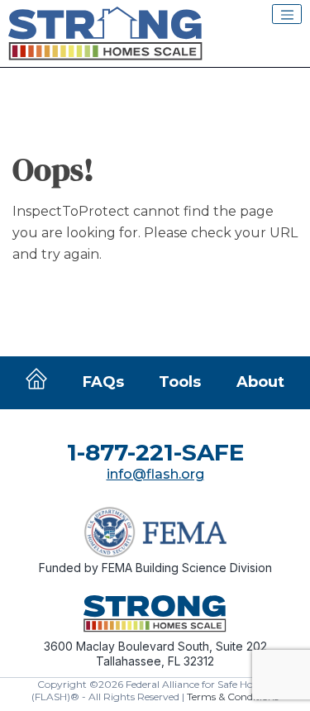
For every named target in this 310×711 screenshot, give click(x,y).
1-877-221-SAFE (155, 452)
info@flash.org (155, 474)
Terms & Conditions (233, 696)
